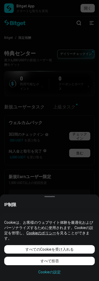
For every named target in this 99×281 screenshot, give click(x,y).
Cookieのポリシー (41, 233)
